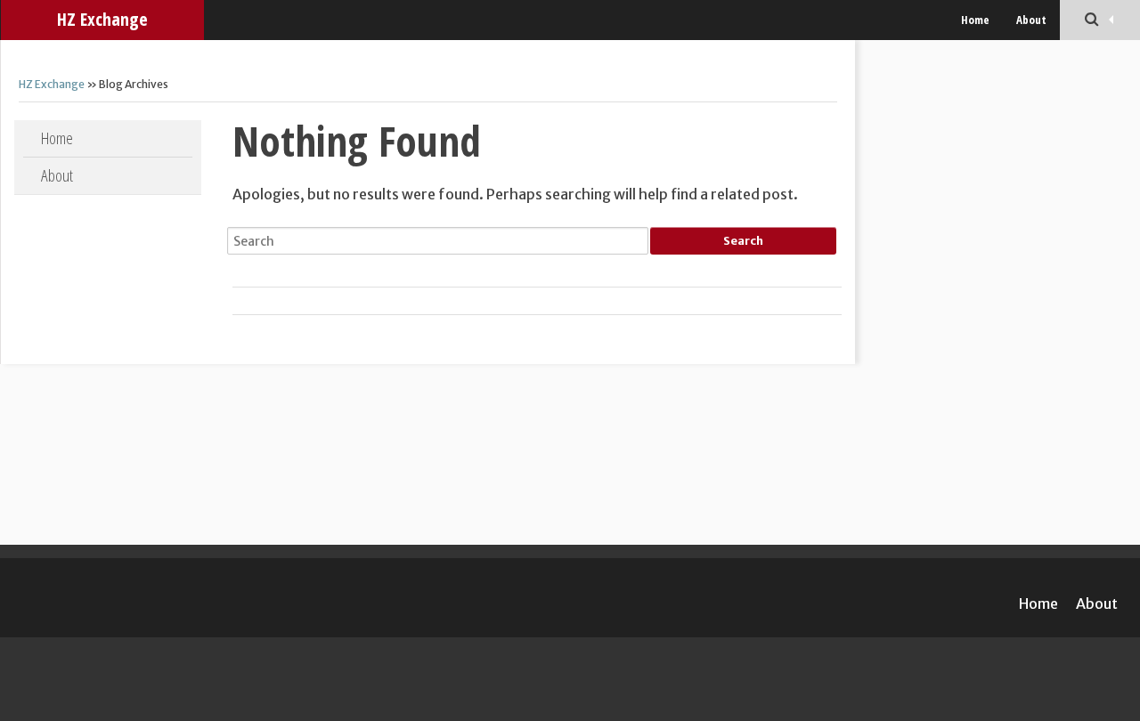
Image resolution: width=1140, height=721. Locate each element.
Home (975, 20)
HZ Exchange (102, 19)
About (1031, 20)
